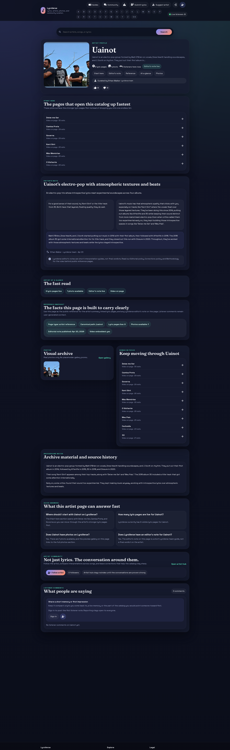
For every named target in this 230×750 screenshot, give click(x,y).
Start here (99, 73)
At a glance (146, 73)
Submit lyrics (139, 4)
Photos (159, 73)
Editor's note (115, 73)
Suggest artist (160, 4)
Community (111, 4)
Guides (93, 4)
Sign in (53, 616)
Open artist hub (178, 564)
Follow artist (56, 572)
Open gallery (105, 357)
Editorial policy (137, 259)
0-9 (134, 17)
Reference (130, 73)
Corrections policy (153, 259)
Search (164, 32)
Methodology (172, 259)
